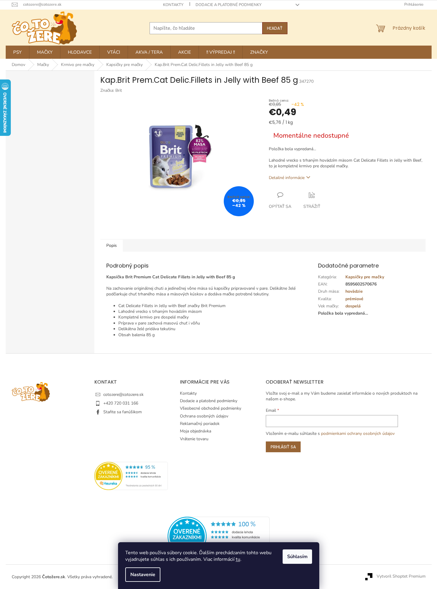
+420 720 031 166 (120, 403)
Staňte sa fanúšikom (122, 412)
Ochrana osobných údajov (204, 416)
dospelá (353, 306)
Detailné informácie (287, 178)
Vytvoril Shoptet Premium (401, 576)
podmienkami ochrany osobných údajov (358, 433)
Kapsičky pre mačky (364, 277)
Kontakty (173, 4)
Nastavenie (142, 574)
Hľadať (275, 28)
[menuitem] (17, 52)
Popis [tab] (111, 245)
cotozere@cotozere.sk (123, 394)
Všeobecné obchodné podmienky (210, 408)
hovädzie (354, 291)
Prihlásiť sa (283, 447)
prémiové (354, 299)
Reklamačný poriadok (200, 423)
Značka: (111, 90)
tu (238, 559)
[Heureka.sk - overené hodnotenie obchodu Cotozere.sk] (219, 536)
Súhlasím (297, 556)
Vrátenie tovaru (194, 439)
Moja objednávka (195, 431)
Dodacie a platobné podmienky (229, 4)
